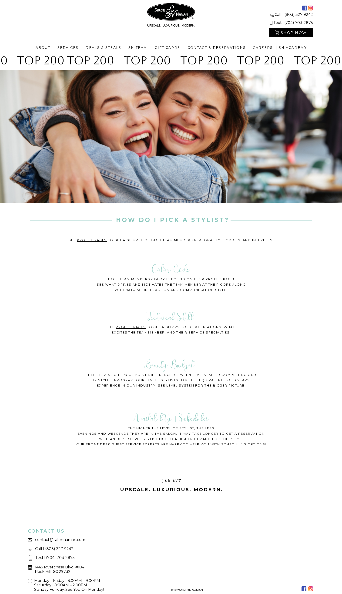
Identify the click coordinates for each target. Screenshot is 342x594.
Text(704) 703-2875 (293, 22)
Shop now (294, 32)
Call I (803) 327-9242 (294, 14)
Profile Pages (92, 240)
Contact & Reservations (217, 48)
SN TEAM (138, 48)
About (43, 48)
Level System (180, 385)
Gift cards (167, 48)
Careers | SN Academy (280, 48)
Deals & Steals (103, 48)
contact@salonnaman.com (60, 539)
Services (68, 48)
